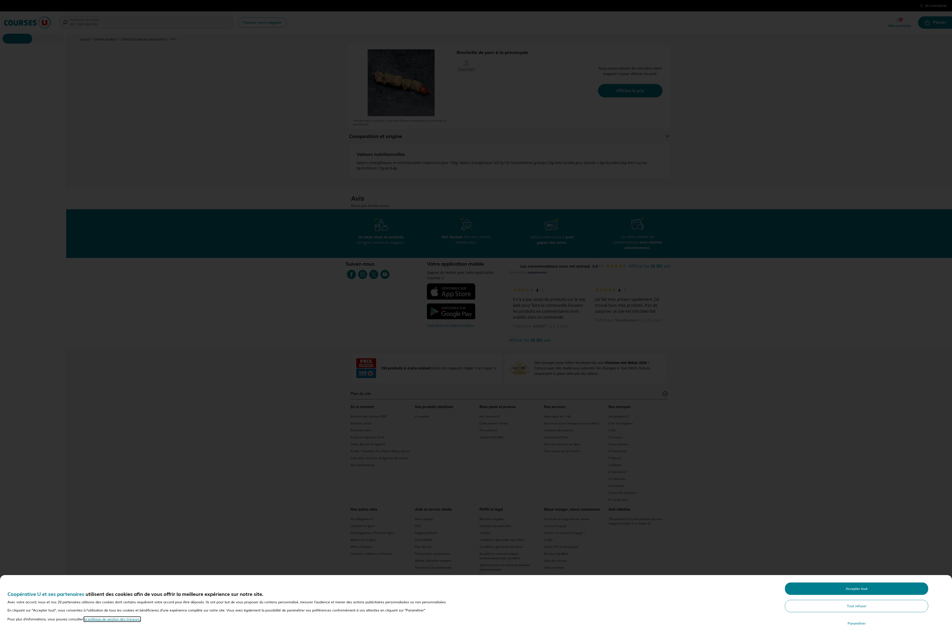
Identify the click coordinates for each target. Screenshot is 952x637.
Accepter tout (856, 588)
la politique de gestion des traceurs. (112, 619)
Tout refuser (856, 606)
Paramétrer (857, 623)
